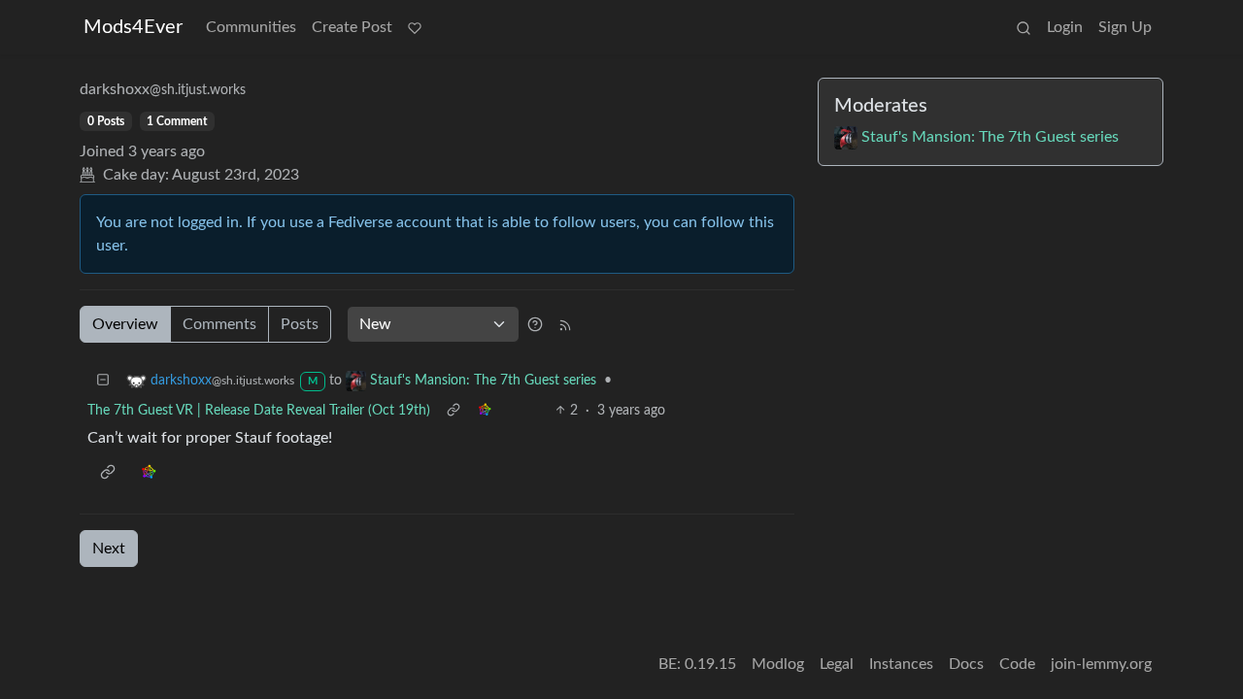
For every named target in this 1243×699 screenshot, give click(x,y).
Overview (125, 324)
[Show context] (453, 411)
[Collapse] (102, 381)
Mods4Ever (133, 27)
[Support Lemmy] (414, 27)
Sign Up (1125, 27)
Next (108, 548)
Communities (251, 27)
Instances (901, 664)
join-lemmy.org (1101, 664)
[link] (484, 411)
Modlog (778, 664)
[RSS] (565, 324)
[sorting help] (535, 324)
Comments (219, 324)
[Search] (1023, 27)
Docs (966, 664)
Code (1017, 664)
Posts (300, 324)
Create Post (352, 27)
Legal (837, 664)
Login (1065, 27)
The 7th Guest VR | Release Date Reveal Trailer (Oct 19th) (258, 410)
